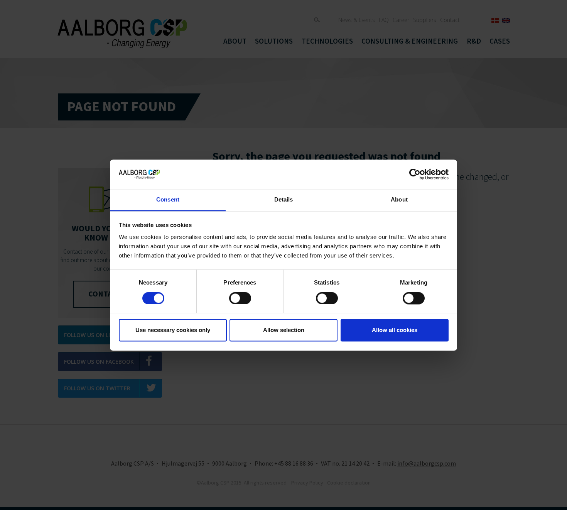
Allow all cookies (394, 330)
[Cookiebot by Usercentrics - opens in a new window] (415, 174)
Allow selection (283, 330)
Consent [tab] (167, 200)
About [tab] (399, 200)
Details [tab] (283, 200)
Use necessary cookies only (172, 330)
